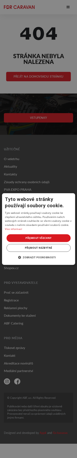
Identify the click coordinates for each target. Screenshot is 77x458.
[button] (38, 257)
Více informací (13, 229)
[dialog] (38, 229)
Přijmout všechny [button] (38, 238)
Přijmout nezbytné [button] (38, 248)
